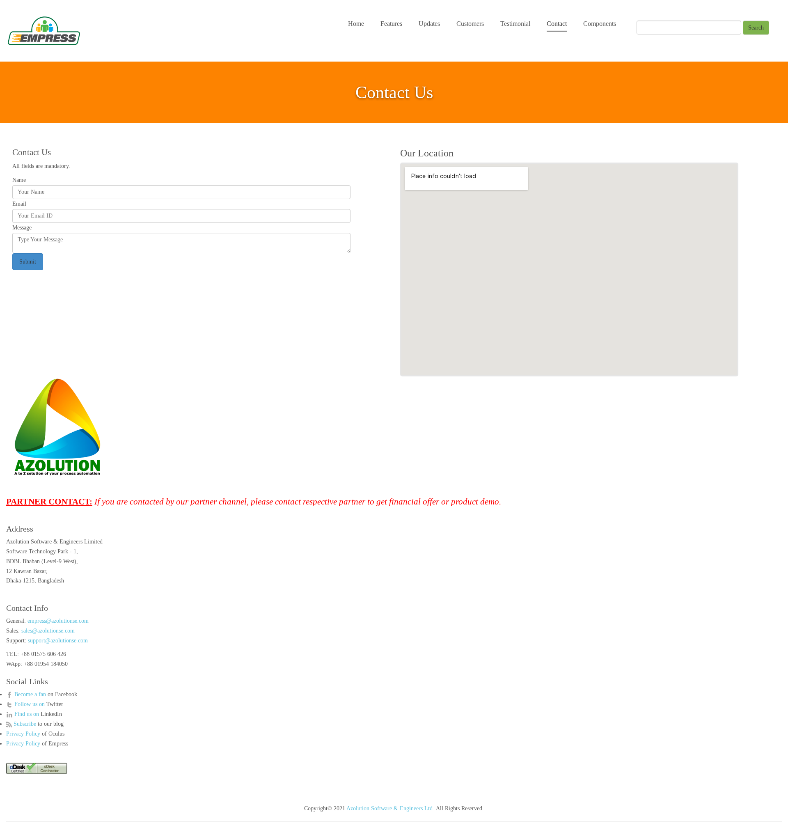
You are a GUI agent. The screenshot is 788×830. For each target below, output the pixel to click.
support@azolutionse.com (58, 640)
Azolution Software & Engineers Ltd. (390, 808)
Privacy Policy (23, 734)
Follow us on (30, 704)
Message (22, 228)
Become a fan (30, 694)
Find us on (27, 714)
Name (19, 180)
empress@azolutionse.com (58, 621)
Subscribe (26, 724)
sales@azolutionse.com (48, 631)
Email (19, 204)
